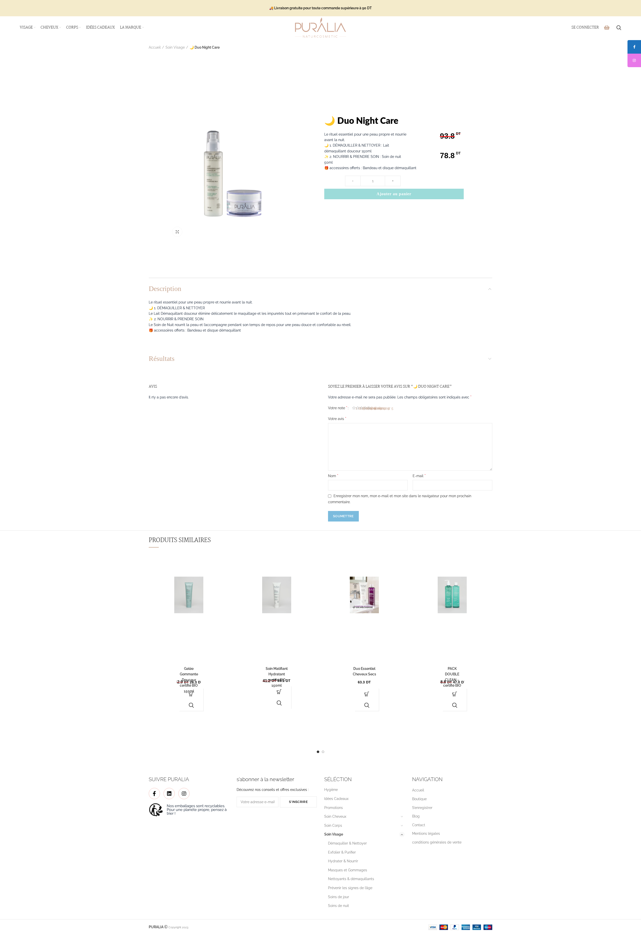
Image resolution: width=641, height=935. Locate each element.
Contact (418, 825)
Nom (333, 475)
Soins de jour (338, 897)
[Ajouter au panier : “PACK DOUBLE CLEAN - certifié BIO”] (454, 694)
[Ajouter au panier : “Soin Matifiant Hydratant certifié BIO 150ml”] (279, 691)
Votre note (337, 407)
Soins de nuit (338, 906)
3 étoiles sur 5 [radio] (363, 408)
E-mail (419, 475)
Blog (416, 816)
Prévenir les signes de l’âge (350, 888)
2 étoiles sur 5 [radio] (359, 408)
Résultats (162, 358)
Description (165, 288)
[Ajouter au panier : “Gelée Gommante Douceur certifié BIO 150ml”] (191, 694)
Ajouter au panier (394, 194)
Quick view (191, 705)
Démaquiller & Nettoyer (347, 843)
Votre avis (337, 418)
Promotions (333, 808)
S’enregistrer (422, 808)
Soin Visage (175, 47)
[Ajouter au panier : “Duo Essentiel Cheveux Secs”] (367, 694)
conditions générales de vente (436, 842)
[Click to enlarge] (177, 231)
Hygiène (331, 790)
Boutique (419, 799)
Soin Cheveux (335, 816)
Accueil (155, 47)
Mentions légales (426, 834)
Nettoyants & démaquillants (351, 879)
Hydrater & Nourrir (343, 861)
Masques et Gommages (347, 870)
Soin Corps (333, 825)
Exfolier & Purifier (342, 852)
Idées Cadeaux (336, 799)
